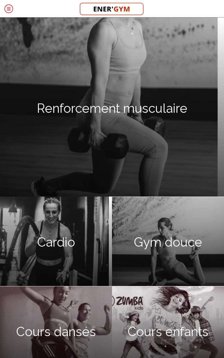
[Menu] (8, 8)
